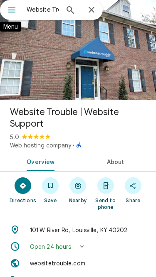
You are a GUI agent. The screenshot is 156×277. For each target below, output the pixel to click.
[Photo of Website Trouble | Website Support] (78, 50)
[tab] (39, 161)
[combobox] (43, 10)
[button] (78, 246)
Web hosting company (40, 145)
